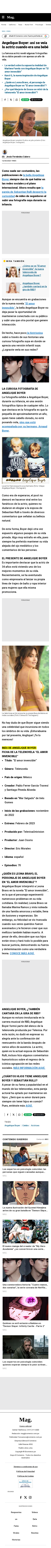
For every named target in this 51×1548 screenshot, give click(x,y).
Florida (3, 24)
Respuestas (16, 1512)
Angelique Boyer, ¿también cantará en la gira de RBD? (34, 286)
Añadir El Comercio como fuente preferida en (25, 36)
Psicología (39, 24)
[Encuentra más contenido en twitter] (11, 99)
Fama (16, 1526)
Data (35, 1519)
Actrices (35, 1125)
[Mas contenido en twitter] (25, 1497)
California (12, 24)
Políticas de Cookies (25, 1476)
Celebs (25, 1125)
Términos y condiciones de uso (25, 1467)
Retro (34, 1526)
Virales (16, 1533)
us (16, 1519)
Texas (20, 24)
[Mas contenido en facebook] (20, 1497)
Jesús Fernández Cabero (18, 156)
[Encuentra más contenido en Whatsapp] (17, 99)
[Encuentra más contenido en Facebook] (5, 99)
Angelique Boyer (12, 1125)
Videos (35, 1512)
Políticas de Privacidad (25, 1471)
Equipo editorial (26, 1426)
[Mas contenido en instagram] (30, 1497)
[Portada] (25, 1424)
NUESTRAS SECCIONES (25, 1506)
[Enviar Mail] (3, 157)
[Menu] (4, 17)
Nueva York (29, 24)
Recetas (34, 1533)
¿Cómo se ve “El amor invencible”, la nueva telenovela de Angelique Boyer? (34, 270)
